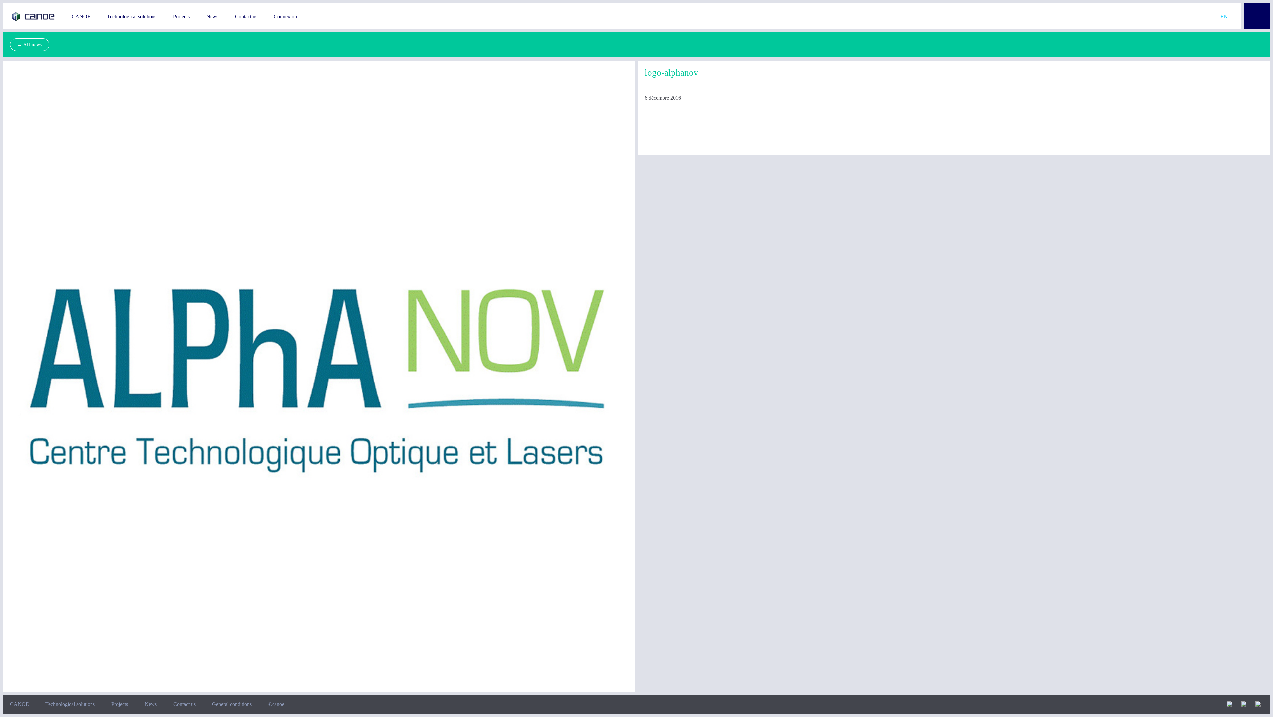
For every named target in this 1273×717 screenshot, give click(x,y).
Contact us (246, 16)
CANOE (81, 16)
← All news (29, 44)
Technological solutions (131, 16)
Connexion (285, 16)
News (212, 16)
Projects (181, 16)
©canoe (276, 704)
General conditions (232, 704)
